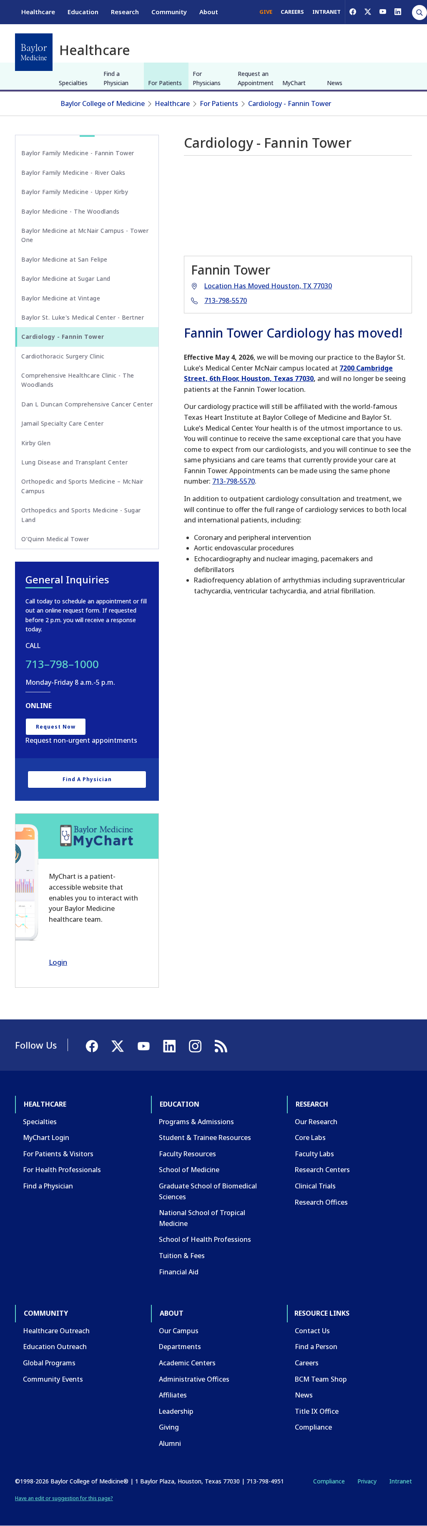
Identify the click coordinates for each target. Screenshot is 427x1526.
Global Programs (49, 1362)
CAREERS (292, 11)
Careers (307, 1362)
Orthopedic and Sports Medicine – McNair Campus (82, 485)
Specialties (73, 83)
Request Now (55, 726)
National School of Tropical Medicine (202, 1218)
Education (83, 12)
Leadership (176, 1411)
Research (125, 12)
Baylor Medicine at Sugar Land (66, 278)
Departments (180, 1346)
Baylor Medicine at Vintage (60, 298)
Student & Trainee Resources (205, 1137)
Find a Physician (115, 78)
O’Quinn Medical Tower (55, 539)
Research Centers (322, 1169)
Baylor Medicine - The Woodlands (70, 211)
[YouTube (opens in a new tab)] (382, 11)
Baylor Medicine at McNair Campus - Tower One (84, 235)
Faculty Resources (187, 1153)
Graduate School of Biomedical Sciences (208, 1191)
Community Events (53, 1379)
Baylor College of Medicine (103, 103)
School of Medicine (189, 1169)
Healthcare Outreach (56, 1330)
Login (58, 962)
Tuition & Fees (182, 1255)
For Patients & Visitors (58, 1153)
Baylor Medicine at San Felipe (64, 259)
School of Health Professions (205, 1239)
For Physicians (207, 78)
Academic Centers (187, 1362)
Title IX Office (317, 1411)
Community (169, 12)
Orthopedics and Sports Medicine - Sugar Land (81, 514)
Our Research (316, 1121)
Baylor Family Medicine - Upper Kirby (74, 192)
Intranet (400, 1481)
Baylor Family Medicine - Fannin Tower (77, 153)
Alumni (170, 1443)
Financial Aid (178, 1271)
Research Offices (321, 1202)
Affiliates (173, 1395)
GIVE (265, 11)
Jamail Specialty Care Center (62, 423)
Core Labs (310, 1137)
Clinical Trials (315, 1186)
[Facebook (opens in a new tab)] (352, 11)
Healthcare (38, 12)
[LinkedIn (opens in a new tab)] (397, 11)
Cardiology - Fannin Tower (289, 103)
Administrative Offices (194, 1379)
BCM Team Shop (321, 1379)
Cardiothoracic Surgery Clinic (63, 356)
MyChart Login (46, 1137)
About (208, 12)
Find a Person (316, 1346)
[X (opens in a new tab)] (367, 11)
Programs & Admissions (196, 1121)
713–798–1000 (62, 663)
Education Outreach (55, 1346)
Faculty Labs (314, 1153)
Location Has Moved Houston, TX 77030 (268, 285)
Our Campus (178, 1330)
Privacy (367, 1481)
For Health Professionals (62, 1169)
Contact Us (312, 1330)
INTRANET (326, 11)
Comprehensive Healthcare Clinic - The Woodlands (77, 379)
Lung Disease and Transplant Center (74, 462)
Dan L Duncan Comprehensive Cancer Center (87, 404)
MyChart (294, 83)
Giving (169, 1427)
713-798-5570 (225, 300)
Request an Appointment (256, 78)
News (334, 83)
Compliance (313, 1427)
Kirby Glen (35, 443)
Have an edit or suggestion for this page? (64, 1498)
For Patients (165, 83)
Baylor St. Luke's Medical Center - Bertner (82, 317)
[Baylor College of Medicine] (34, 52)
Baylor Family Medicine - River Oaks (73, 173)
